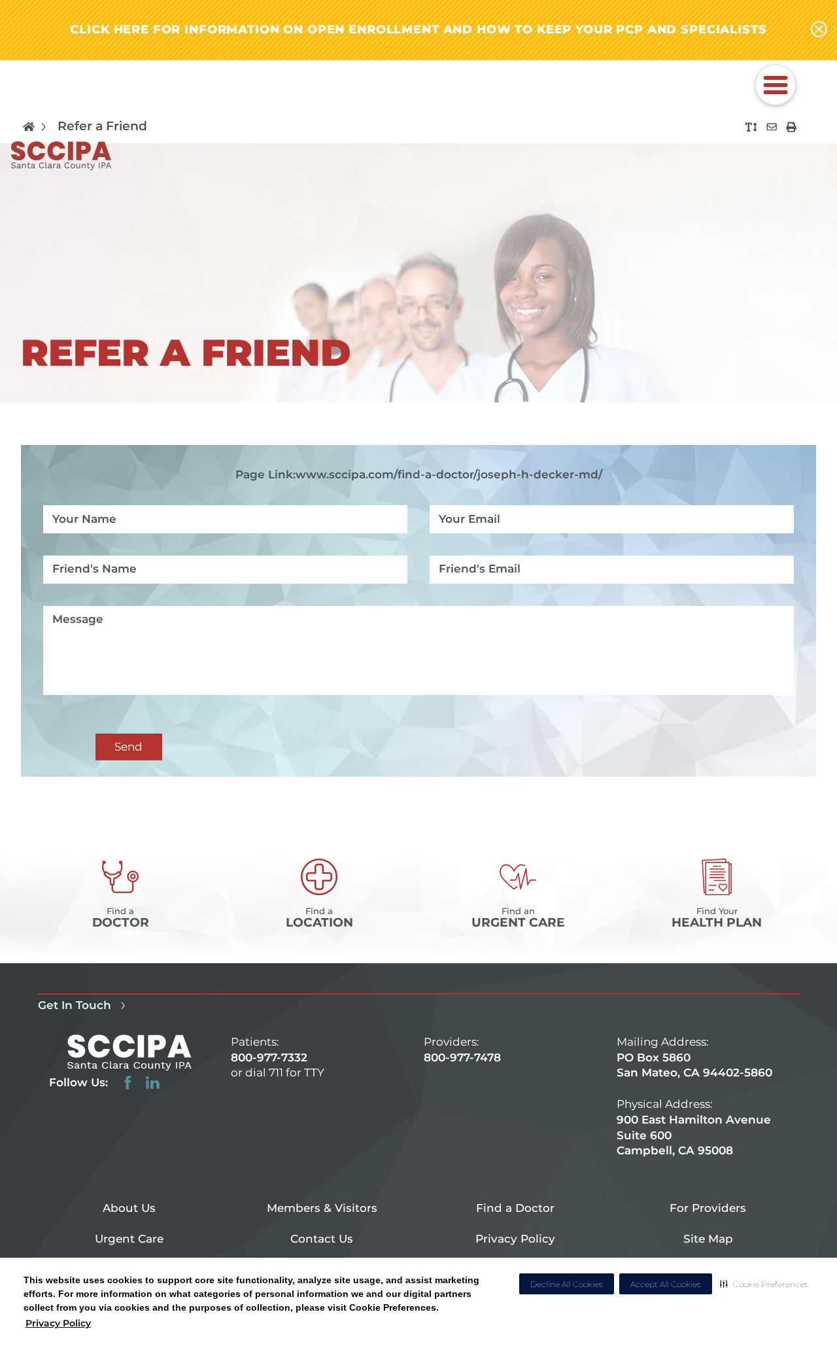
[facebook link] (128, 1083)
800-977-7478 (462, 1057)
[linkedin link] (153, 1083)
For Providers (708, 1208)
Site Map (708, 1238)
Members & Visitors (322, 1208)
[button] (764, 1283)
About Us (129, 1208)
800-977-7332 (269, 1057)
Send (128, 746)
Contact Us (321, 1238)
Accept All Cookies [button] (665, 1284)
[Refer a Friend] (771, 126)
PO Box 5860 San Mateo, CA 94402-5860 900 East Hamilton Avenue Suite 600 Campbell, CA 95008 (694, 1104)
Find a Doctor (515, 1208)
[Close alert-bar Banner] (819, 30)
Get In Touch (74, 1005)
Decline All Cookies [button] (566, 1284)
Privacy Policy (58, 1323)
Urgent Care (129, 1238)
